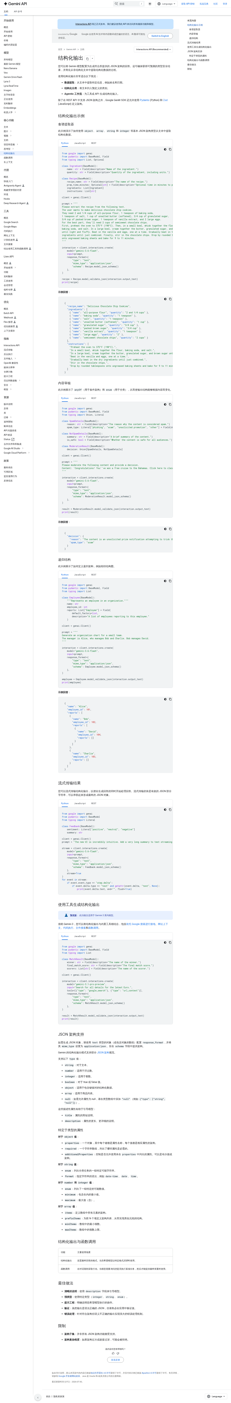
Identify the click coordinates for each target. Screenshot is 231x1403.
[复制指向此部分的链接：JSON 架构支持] (87, 1035)
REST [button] (93, 143)
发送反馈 (115, 1360)
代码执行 (68, 927)
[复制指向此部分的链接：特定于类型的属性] (86, 1130)
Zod (165, 100)
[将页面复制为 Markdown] (87, 58)
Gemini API (71, 49)
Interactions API (83, 24)
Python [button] (65, 143)
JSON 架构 (103, 1052)
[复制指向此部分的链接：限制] (69, 1326)
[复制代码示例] (170, 149)
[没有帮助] (118, 1353)
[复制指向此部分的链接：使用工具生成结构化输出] (103, 905)
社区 (215, 4)
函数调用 (93, 927)
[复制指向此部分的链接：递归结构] (74, 560)
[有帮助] (113, 1353)
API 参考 (18, 11)
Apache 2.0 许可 (149, 1373)
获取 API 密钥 (188, 4)
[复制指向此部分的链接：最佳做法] (76, 1283)
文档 (6, 11)
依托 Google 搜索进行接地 (140, 924)
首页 (60, 49)
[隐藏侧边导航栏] (38, 1397)
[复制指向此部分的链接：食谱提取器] (77, 124)
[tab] (64, 143)
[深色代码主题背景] (165, 149)
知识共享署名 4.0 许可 (101, 1373)
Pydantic (144, 100)
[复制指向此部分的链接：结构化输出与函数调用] (99, 1242)
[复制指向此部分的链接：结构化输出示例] (88, 116)
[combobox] (129, 4)
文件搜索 (81, 927)
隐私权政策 (58, 1396)
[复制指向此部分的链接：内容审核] (74, 383)
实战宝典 (204, 4)
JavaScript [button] (80, 143)
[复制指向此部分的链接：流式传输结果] (84, 783)
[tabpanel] (115, 217)
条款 (48, 1396)
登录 (225, 4)
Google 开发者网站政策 (69, 1376)
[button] (19, 112)
